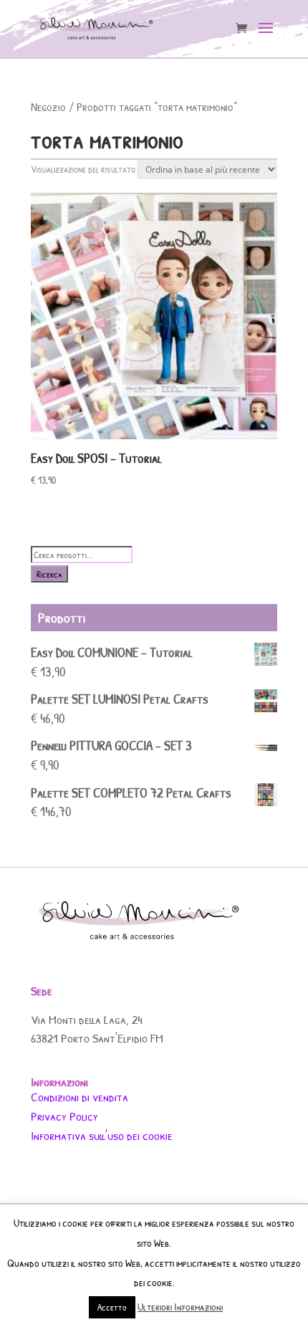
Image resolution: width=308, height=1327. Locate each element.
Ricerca (49, 573)
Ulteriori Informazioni (180, 1306)
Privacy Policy (64, 1116)
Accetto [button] (112, 1306)
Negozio (48, 106)
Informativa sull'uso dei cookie (102, 1135)
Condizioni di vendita (79, 1097)
